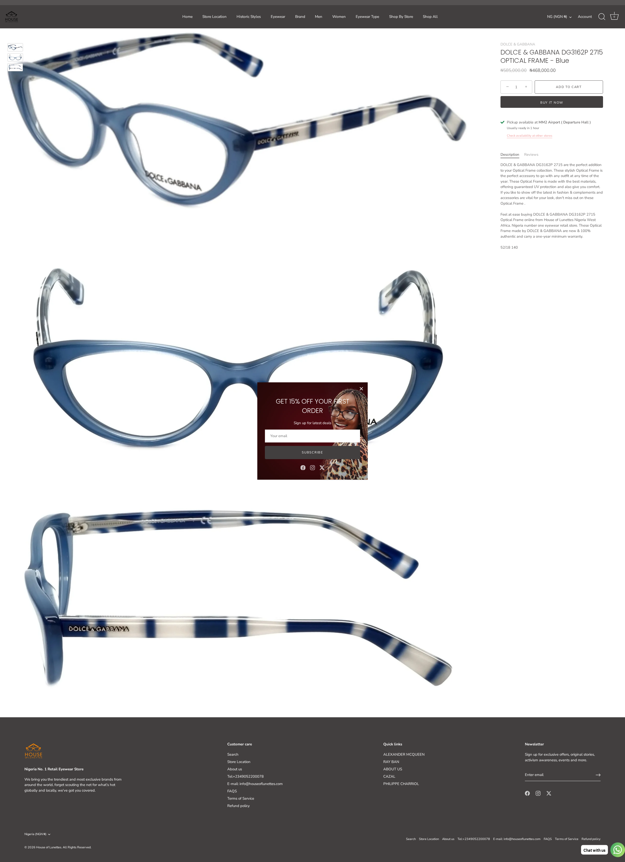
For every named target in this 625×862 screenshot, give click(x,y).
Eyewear (278, 16)
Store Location (214, 16)
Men (318, 16)
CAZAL (389, 776)
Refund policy (238, 805)
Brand (300, 16)
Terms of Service (240, 798)
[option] (15, 48)
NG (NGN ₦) (557, 16)
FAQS (232, 791)
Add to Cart (569, 87)
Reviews (531, 154)
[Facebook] (303, 467)
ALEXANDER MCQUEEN (404, 754)
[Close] (361, 388)
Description (509, 154)
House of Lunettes (48, 847)
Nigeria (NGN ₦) (35, 834)
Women (339, 16)
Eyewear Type (367, 16)
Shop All (430, 16)
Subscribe (312, 452)
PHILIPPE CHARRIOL (401, 783)
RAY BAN (391, 761)
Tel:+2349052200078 (245, 776)
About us (234, 769)
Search (233, 754)
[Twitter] (322, 467)
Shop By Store (401, 16)
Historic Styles (249, 16)
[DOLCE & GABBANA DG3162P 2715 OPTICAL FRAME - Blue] (15, 47)
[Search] (601, 16)
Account (585, 16)
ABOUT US (392, 769)
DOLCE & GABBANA (517, 44)
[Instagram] (312, 467)
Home (187, 16)
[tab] (512, 154)
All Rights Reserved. (77, 847)
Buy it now (551, 102)
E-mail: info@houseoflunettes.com (255, 783)
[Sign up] (598, 775)
